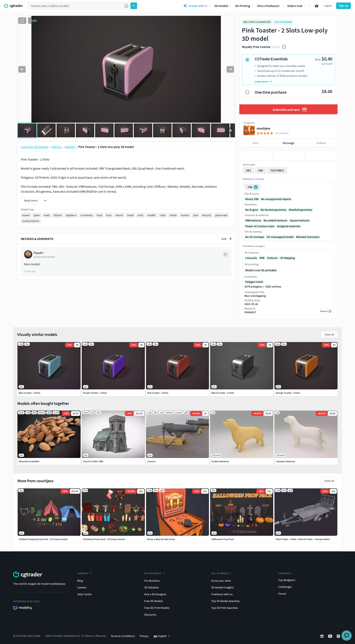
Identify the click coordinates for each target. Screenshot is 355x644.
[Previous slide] (22, 69)
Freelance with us (222, 594)
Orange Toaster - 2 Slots (288, 392)
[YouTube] (330, 636)
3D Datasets (151, 587)
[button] (126, 5)
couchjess (263, 128)
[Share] (321, 155)
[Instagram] (339, 636)
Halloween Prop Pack (222, 539)
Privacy (144, 636)
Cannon (151, 461)
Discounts (150, 614)
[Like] (255, 155)
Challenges (285, 587)
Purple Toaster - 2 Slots (95, 392)
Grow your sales (221, 580)
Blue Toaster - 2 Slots (29, 392)
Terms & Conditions (123, 636)
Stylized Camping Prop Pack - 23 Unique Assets (43, 539)
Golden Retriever (220, 461)
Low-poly (251, 258)
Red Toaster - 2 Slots (157, 392)
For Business (152, 580)
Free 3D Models (153, 601)
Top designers (286, 580)
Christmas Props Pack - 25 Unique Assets (104, 539)
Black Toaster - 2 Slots (222, 392)
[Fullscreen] (22, 20)
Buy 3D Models (152, 573)
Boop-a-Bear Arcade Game (161, 539)
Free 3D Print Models (156, 608)
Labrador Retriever (285, 461)
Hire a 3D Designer (155, 594)
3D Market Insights (222, 587)
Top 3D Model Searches (225, 601)
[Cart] (316, 5)
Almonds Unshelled (29, 461)
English (160, 636)
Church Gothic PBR (93, 461)
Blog (80, 580)
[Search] (133, 5)
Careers (81, 587)
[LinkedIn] (322, 636)
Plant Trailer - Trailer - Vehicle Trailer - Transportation (303, 539)
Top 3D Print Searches (224, 608)
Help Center (84, 594)
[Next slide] (230, 69)
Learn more (261, 81)
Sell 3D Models (220, 573)
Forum (282, 593)
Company (82, 573)
